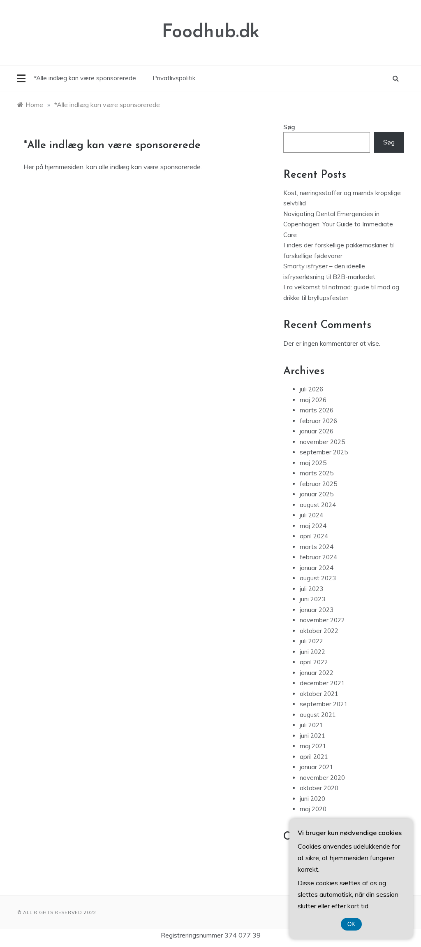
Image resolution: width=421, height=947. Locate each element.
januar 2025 (316, 494)
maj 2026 (313, 400)
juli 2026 (311, 389)
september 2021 (324, 704)
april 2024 (314, 536)
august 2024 (318, 505)
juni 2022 (312, 652)
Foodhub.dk (210, 32)
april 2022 (314, 662)
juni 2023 (312, 599)
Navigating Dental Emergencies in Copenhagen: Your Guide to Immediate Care (338, 224)
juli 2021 (311, 725)
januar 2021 (316, 767)
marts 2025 (316, 473)
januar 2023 (316, 610)
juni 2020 (312, 799)
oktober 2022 (319, 631)
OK (351, 924)
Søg (289, 127)
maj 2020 (313, 809)
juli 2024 (311, 515)
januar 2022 (316, 673)
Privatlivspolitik (174, 78)
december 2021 (322, 683)
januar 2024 (316, 568)
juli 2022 (311, 641)
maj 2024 (313, 526)
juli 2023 (311, 589)
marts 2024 (316, 547)
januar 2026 (316, 431)
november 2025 (322, 442)
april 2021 (314, 757)
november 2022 (322, 620)
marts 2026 (316, 410)
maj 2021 (313, 746)
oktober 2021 (319, 694)
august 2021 (318, 715)
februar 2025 (318, 484)
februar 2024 (318, 557)
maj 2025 (313, 463)
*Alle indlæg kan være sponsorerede (85, 78)
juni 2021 (312, 736)
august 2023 (318, 578)
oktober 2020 (319, 788)
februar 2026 (318, 421)
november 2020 (322, 778)
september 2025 (324, 452)
